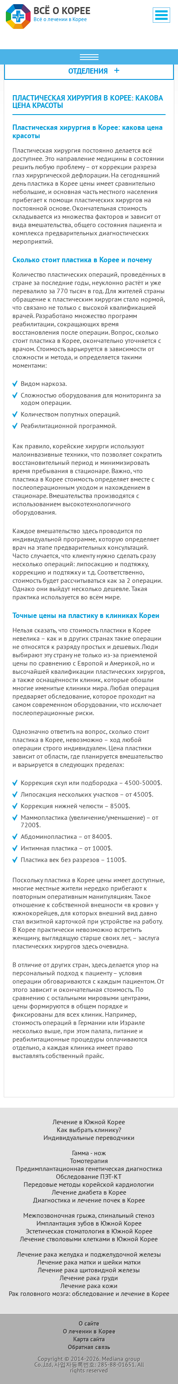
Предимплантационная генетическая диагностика (89, 1169)
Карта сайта (89, 1339)
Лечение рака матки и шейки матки (89, 1262)
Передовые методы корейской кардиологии (89, 1184)
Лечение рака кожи (89, 1286)
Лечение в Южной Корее (89, 1122)
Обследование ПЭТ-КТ (89, 1176)
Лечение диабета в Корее (89, 1192)
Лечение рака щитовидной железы (89, 1270)
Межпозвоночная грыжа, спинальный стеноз (88, 1215)
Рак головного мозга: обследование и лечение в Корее (89, 1294)
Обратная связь (89, 1347)
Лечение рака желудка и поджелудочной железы (89, 1254)
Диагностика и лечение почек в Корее (89, 1200)
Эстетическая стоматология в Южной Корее (89, 1231)
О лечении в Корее (89, 1331)
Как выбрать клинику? (89, 1130)
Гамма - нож (89, 1153)
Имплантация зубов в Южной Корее (89, 1223)
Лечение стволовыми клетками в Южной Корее (89, 1239)
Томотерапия (89, 1161)
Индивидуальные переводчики (89, 1138)
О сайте (89, 1323)
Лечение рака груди (89, 1278)
